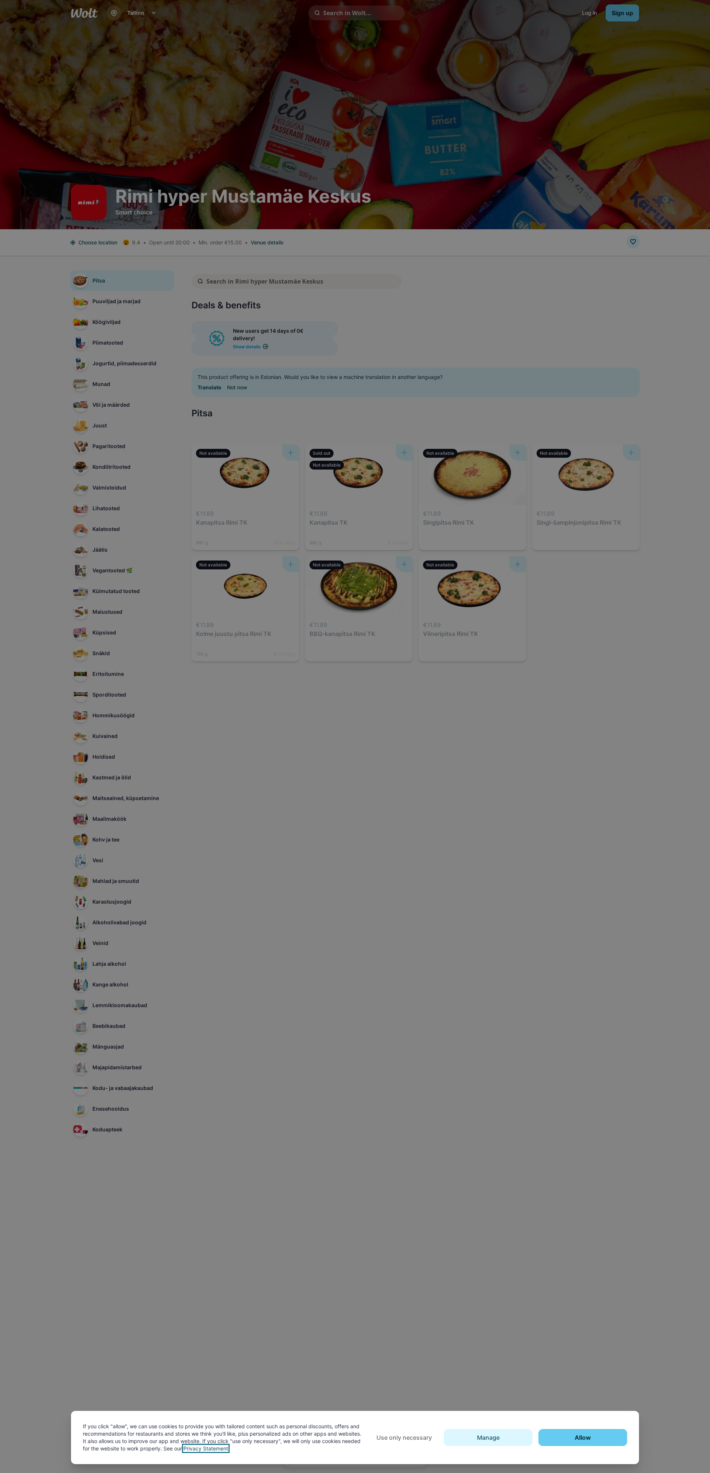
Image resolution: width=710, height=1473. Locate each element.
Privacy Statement (205, 1448)
